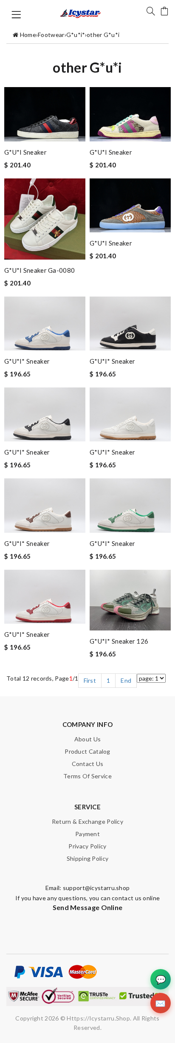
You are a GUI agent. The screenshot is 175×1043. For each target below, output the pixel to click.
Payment (87, 833)
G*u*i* (75, 34)
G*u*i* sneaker (27, 361)
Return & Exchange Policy (87, 821)
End (126, 680)
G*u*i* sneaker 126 (119, 641)
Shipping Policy (88, 858)
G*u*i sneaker (25, 152)
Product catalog (87, 751)
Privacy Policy (87, 846)
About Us (87, 739)
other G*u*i (103, 34)
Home (28, 34)
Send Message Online (88, 907)
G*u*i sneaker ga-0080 (39, 270)
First (90, 680)
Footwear (51, 34)
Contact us (88, 763)
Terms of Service (87, 776)
